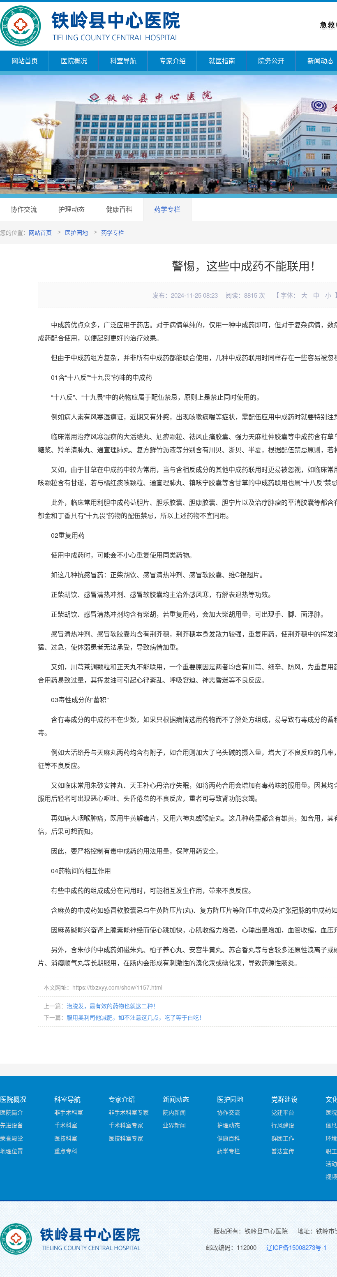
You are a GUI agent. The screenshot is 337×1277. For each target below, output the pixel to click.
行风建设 (282, 1125)
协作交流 (24, 209)
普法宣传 (282, 1151)
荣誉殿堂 (11, 1138)
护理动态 (71, 209)
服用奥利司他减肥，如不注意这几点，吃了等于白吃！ (136, 1017)
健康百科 (119, 209)
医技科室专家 (125, 1138)
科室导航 (123, 60)
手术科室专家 (125, 1125)
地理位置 (11, 1151)
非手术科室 (68, 1112)
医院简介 (11, 1112)
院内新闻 (174, 1112)
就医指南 (222, 60)
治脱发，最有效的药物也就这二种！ (113, 1006)
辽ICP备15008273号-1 (296, 1247)
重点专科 (65, 1151)
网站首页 (25, 60)
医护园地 (76, 232)
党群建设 (284, 1099)
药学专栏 (167, 209)
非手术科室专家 (128, 1112)
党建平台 (282, 1112)
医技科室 (65, 1138)
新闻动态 (176, 1099)
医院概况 (74, 60)
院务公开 (271, 60)
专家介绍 (172, 60)
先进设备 (11, 1125)
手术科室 (65, 1125)
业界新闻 (174, 1125)
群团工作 (282, 1138)
